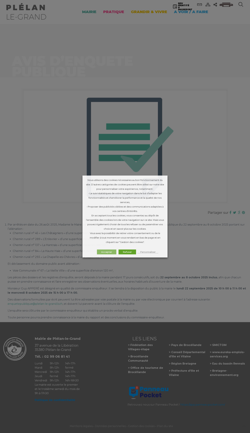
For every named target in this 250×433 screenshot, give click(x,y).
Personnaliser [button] (148, 252)
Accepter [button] (106, 252)
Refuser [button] (127, 252)
